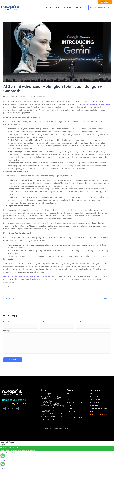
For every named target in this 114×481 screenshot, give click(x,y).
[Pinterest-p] (12, 408)
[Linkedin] (17, 408)
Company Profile (73, 411)
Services (70, 405)
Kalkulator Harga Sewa (99, 414)
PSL (68, 399)
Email (42, 322)
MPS (68, 393)
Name (6, 322)
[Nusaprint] (10, 7)
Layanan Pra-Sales (74, 417)
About (57, 7)
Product (70, 408)
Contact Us (94, 405)
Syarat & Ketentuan (98, 399)
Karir (92, 411)
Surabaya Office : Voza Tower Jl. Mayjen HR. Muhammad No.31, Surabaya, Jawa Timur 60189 (52, 413)
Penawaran (94, 402)
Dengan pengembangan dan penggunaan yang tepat (26, 276)
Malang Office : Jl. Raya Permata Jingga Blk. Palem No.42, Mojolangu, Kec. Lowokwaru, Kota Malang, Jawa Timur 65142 (52, 404)
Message (7, 330)
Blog (78, 7)
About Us (93, 393)
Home (48, 7)
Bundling (70, 414)
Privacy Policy (95, 396)
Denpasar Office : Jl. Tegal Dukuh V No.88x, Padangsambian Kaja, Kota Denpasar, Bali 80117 (51, 395)
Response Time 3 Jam (75, 402)
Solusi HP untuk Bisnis (98, 408)
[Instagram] (8, 408)
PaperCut (70, 396)
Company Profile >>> (49, 419)
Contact (68, 7)
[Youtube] (4, 408)
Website (79, 322)
